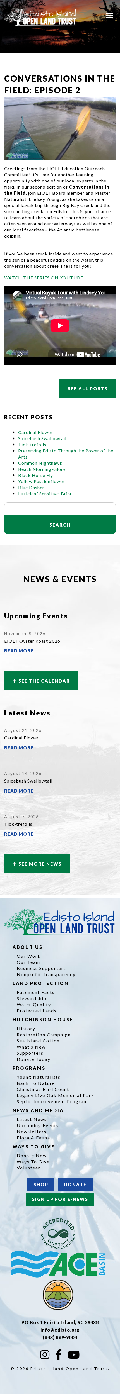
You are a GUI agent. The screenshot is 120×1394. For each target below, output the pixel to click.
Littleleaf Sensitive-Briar (45, 493)
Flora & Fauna (33, 1137)
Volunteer (28, 1167)
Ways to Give (34, 1146)
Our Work (29, 956)
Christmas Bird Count (43, 1089)
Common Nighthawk (40, 463)
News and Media (39, 1110)
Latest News (32, 1119)
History (26, 1028)
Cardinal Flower (35, 432)
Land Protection (41, 983)
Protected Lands (37, 1010)
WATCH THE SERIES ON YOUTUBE (43, 277)
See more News (39, 863)
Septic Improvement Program (52, 1101)
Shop (40, 1184)
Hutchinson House (44, 1019)
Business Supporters (41, 968)
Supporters (30, 1053)
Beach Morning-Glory (42, 469)
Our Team (28, 962)
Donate (75, 1184)
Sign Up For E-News (60, 1199)
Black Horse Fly (35, 475)
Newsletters (32, 1131)
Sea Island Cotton (38, 1040)
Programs (30, 1068)
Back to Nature (36, 1083)
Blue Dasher (31, 487)
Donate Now (32, 1155)
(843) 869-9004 (60, 1337)
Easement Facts (36, 992)
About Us (28, 947)
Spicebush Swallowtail (42, 438)
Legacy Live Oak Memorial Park (55, 1095)
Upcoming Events (38, 1125)
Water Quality (34, 1004)
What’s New (31, 1046)
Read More (18, 650)
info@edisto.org (60, 1329)
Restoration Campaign (44, 1034)
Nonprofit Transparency (46, 974)
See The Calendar (43, 680)
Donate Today (34, 1059)
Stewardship (32, 998)
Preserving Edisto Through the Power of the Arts (65, 453)
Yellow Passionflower (41, 481)
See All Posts (87, 388)
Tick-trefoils (32, 444)
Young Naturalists (39, 1076)
